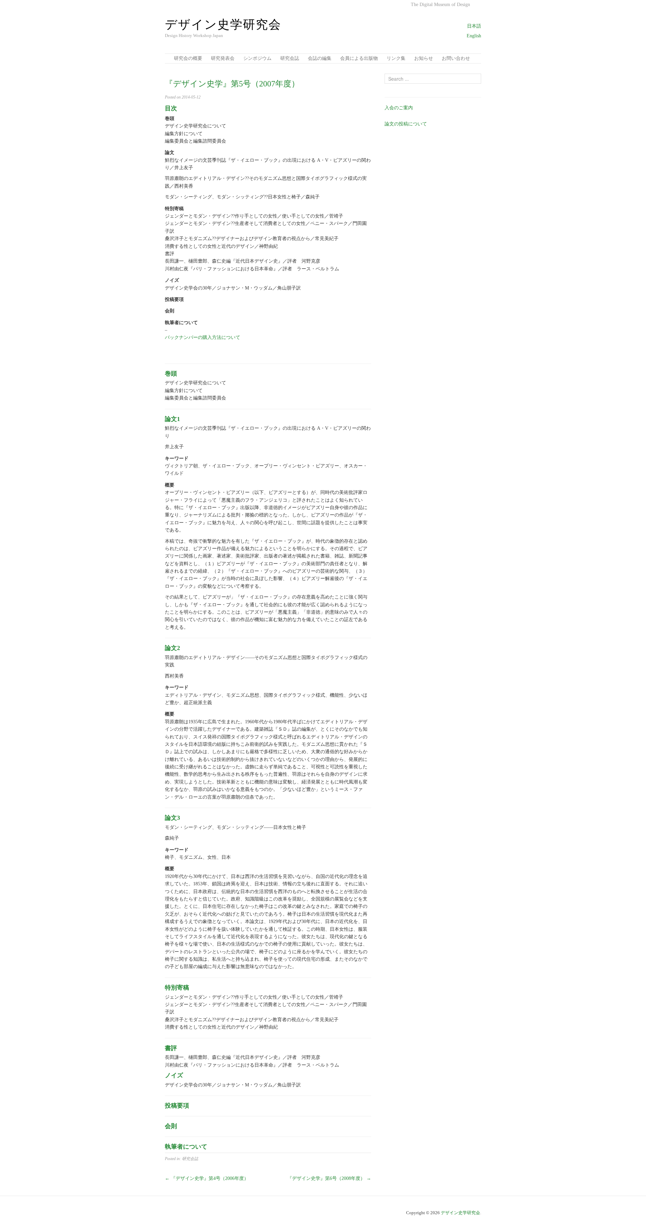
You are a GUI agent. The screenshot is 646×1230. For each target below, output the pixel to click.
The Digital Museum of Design (440, 4)
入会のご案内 (399, 107)
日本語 (474, 26)
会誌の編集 (319, 58)
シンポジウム (257, 58)
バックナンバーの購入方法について (202, 337)
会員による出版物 (359, 58)
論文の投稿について (406, 123)
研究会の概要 (188, 58)
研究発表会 (223, 58)
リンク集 (396, 58)
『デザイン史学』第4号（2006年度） (207, 1178)
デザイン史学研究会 (460, 1212)
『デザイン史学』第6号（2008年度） (329, 1178)
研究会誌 (289, 58)
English (474, 35)
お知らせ (423, 58)
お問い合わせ (456, 58)
